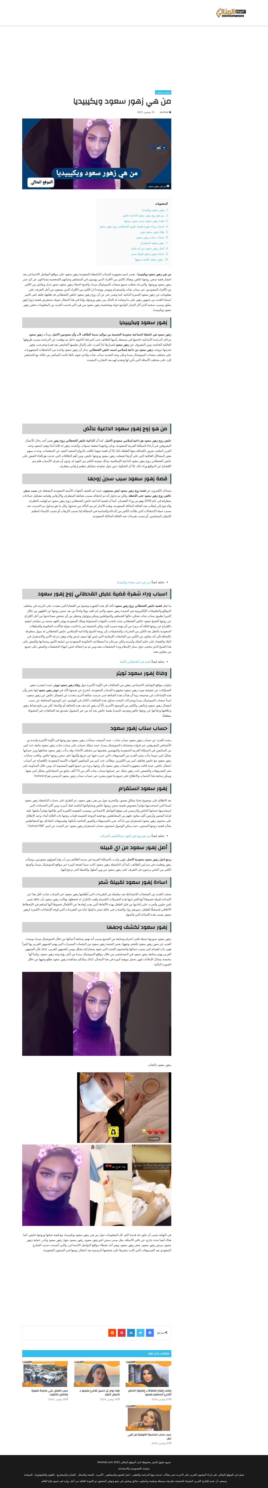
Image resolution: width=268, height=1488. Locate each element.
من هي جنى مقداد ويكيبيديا (133, 582)
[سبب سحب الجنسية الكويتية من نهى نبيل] (148, 1418)
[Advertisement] (134, 56)
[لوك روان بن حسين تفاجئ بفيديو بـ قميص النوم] (96, 1374)
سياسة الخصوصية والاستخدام (134, 1468)
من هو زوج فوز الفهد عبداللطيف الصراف (125, 836)
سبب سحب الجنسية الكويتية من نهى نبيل (149, 1436)
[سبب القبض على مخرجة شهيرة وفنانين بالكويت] (45, 1374)
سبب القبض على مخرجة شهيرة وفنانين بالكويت (49, 1392)
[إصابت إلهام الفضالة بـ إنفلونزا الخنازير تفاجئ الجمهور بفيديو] (148, 1374)
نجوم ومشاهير (163, 92)
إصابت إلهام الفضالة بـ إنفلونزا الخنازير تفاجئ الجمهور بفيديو (149, 1392)
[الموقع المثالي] (230, 12)
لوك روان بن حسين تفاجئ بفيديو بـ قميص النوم (99, 1392)
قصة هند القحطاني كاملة (135, 661)
